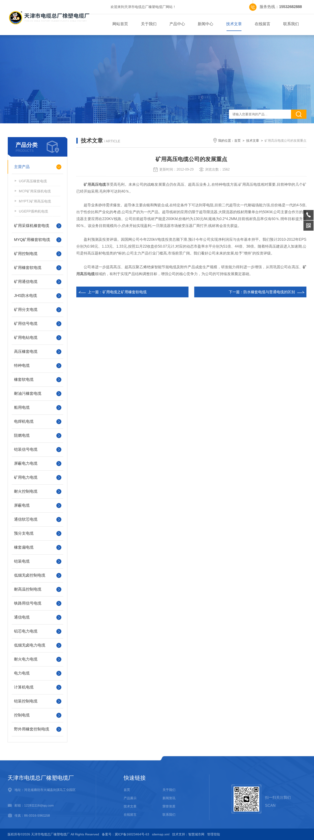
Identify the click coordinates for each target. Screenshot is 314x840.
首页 (237, 140)
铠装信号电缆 (25, 449)
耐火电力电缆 (25, 659)
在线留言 (262, 24)
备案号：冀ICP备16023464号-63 (125, 834)
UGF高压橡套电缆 (33, 181)
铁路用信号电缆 (27, 603)
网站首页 (120, 24)
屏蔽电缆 (22, 505)
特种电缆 (22, 365)
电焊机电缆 (24, 421)
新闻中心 (205, 24)
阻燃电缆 (22, 435)
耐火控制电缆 (25, 491)
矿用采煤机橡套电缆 (31, 226)
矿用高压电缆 (95, 184)
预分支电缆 (24, 533)
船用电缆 (22, 407)
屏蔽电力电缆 (25, 463)
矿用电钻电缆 (25, 337)
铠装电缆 (22, 561)
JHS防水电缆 (25, 295)
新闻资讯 (169, 798)
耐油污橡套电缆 (27, 393)
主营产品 (22, 167)
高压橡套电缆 (25, 351)
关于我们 (149, 24)
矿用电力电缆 (25, 477)
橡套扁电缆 (24, 547)
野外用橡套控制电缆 (31, 729)
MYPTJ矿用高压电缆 (35, 201)
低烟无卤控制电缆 (29, 575)
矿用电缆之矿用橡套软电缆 (125, 292)
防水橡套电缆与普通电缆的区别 (269, 292)
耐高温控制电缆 (27, 589)
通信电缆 (22, 617)
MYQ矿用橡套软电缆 (32, 240)
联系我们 (291, 24)
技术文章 (234, 24)
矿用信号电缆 (25, 323)
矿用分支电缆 (25, 309)
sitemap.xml (160, 834)
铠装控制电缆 (25, 701)
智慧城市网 (196, 834)
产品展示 (130, 798)
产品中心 (177, 24)
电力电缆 (22, 673)
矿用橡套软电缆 (27, 267)
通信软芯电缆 (25, 519)
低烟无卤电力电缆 (29, 645)
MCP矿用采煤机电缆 (35, 191)
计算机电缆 (24, 687)
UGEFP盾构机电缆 (33, 211)
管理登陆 (213, 834)
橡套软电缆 (24, 379)
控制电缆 (22, 715)
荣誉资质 (169, 806)
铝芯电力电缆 (25, 631)
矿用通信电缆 (25, 281)
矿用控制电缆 (25, 253)
